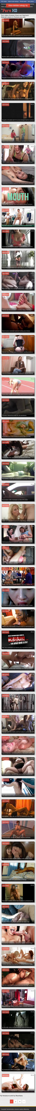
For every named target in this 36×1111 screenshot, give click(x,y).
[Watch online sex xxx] (9, 11)
